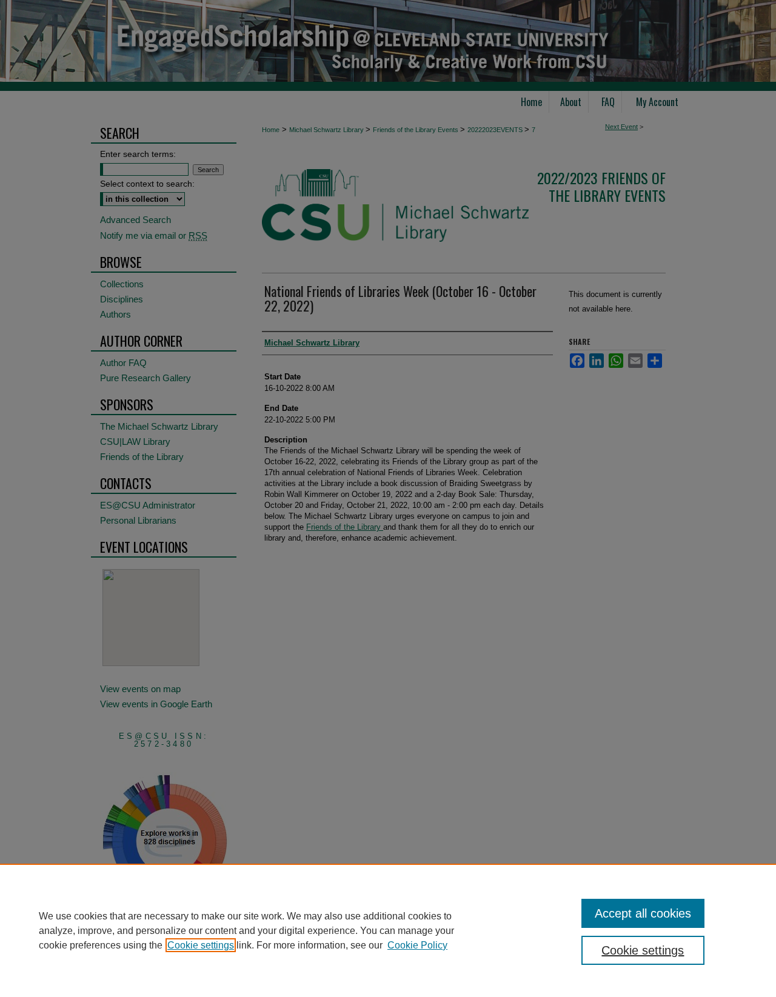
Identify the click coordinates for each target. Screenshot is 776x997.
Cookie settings (200, 945)
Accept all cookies (643, 913)
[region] (388, 930)
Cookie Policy (417, 945)
